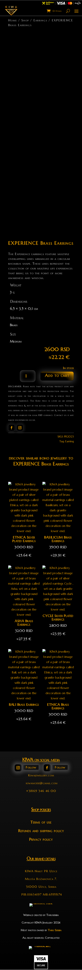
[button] (67, 36)
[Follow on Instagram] (20, 427)
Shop (25, 20)
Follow (31, 767)
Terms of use (41, 822)
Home (12, 20)
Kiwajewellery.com (41, 775)
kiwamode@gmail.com (42, 783)
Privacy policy (41, 839)
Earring (69, 441)
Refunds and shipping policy (41, 830)
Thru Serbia (55, 930)
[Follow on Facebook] (11, 427)
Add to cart (57, 375)
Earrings (40, 20)
